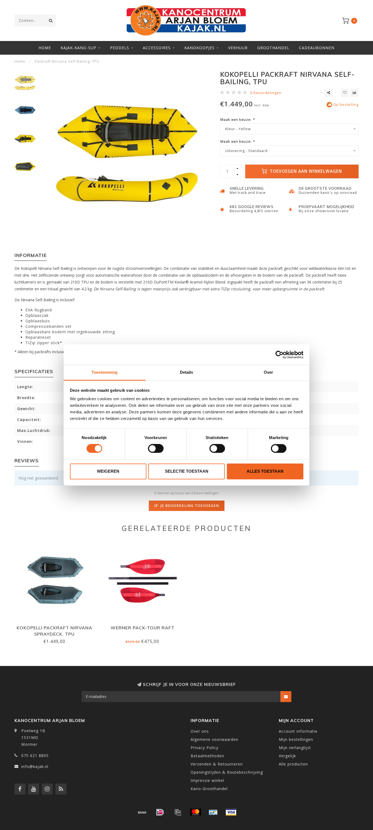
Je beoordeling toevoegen (189, 505)
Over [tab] (268, 372)
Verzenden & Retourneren (217, 764)
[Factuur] (178, 812)
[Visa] (231, 812)
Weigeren (108, 471)
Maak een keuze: (237, 119)
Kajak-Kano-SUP (78, 47)
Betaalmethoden (207, 755)
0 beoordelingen (266, 92)
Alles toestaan (265, 471)
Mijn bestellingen (296, 739)
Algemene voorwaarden (214, 739)
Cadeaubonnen (316, 47)
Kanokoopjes (199, 47)
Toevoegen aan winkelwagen (305, 171)
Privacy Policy (204, 747)
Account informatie (298, 731)
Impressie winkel (207, 780)
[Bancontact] (213, 812)
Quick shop (56, 626)
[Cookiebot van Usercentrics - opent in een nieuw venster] (279, 354)
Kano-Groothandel (209, 788)
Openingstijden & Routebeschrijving (227, 772)
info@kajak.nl (34, 766)
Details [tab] (186, 372)
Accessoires (157, 47)
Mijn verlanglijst (295, 747)
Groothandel (273, 47)
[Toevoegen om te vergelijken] (354, 93)
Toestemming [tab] (104, 372)
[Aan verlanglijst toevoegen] (345, 93)
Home (45, 47)
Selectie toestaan (186, 471)
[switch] (156, 448)
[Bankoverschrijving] (142, 812)
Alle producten (293, 764)
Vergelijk (287, 755)
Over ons (200, 731)
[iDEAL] (160, 812)
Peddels (119, 47)
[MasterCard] (195, 812)
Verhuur (238, 47)
